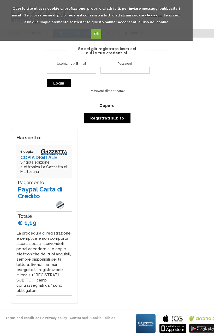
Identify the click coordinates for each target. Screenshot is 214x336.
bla (172, 323)
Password (125, 63)
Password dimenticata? (107, 91)
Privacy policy (56, 318)
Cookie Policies (102, 318)
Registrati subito (107, 118)
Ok (96, 34)
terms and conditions (23, 318)
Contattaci (79, 318)
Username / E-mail (71, 63)
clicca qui (153, 15)
